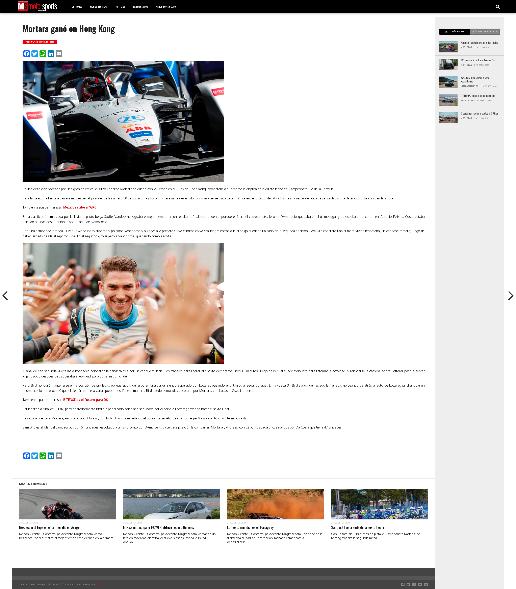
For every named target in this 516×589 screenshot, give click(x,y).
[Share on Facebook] (59, 509)
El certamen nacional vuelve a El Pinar (479, 113)
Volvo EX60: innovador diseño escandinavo (475, 79)
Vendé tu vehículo (166, 6)
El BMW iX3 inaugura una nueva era (478, 96)
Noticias (120, 6)
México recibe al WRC (79, 207)
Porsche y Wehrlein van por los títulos (479, 43)
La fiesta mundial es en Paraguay (250, 527)
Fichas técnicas (99, 6)
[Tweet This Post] (67, 509)
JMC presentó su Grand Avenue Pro (478, 60)
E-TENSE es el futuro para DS (85, 399)
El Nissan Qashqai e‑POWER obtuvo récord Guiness (158, 527)
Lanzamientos (140, 6)
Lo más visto (456, 31)
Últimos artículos (486, 31)
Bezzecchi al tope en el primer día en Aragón (50, 527)
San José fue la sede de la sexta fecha (357, 527)
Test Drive (76, 6)
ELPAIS (101, 584)
